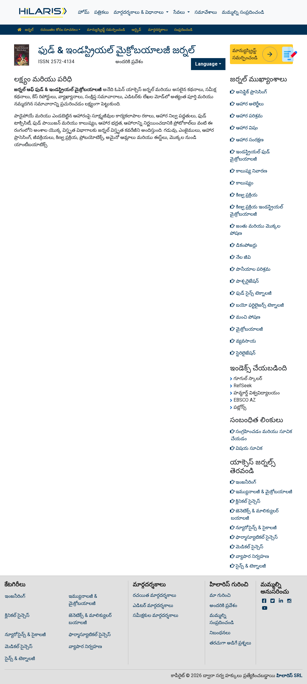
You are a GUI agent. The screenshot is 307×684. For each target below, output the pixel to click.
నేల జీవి (243, 257)
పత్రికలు (101, 12)
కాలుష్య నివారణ (251, 171)
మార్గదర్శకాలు (158, 30)
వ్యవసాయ (245, 341)
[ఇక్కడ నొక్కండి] (42, 12)
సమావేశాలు (206, 12)
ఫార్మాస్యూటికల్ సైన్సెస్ (90, 634)
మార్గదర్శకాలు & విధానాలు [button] (139, 12)
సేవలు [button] (179, 12)
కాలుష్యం (244, 183)
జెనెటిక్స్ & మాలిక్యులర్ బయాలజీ (90, 618)
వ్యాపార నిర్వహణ (85, 646)
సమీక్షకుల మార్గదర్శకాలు (155, 615)
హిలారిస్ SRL (289, 675)
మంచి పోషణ (247, 317)
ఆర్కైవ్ (136, 30)
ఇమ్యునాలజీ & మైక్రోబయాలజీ (83, 599)
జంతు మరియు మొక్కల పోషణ (255, 229)
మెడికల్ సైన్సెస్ (18, 646)
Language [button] (206, 64)
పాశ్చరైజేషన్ (247, 281)
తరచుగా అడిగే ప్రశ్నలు (230, 643)
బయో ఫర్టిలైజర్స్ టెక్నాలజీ (259, 305)
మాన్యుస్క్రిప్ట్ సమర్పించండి (106, 30)
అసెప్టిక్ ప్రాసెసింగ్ (251, 92)
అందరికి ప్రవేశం (223, 605)
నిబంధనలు (220, 632)
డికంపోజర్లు (246, 245)
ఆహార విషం (246, 128)
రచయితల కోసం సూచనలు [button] (59, 30)
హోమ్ (83, 12)
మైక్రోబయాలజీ (249, 329)
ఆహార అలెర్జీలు (249, 104)
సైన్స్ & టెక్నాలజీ (20, 658)
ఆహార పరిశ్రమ (249, 116)
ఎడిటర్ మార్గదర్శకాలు (153, 605)
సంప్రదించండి (183, 30)
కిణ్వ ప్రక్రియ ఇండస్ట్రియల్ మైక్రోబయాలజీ (256, 210)
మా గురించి (220, 595)
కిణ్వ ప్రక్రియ (246, 195)
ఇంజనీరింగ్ (15, 596)
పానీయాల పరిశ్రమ (252, 269)
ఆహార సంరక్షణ (249, 140)
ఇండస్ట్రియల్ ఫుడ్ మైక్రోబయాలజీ (250, 155)
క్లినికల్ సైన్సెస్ (17, 615)
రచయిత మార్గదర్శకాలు (154, 595)
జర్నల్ (29, 30)
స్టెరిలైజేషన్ (245, 353)
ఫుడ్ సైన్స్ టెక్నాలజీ (253, 293)
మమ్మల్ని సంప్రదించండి (243, 12)
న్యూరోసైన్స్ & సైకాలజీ (25, 634)
